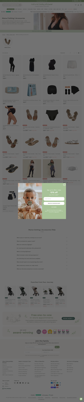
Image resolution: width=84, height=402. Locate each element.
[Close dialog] (64, 185)
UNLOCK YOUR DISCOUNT (54, 203)
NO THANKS (54, 207)
